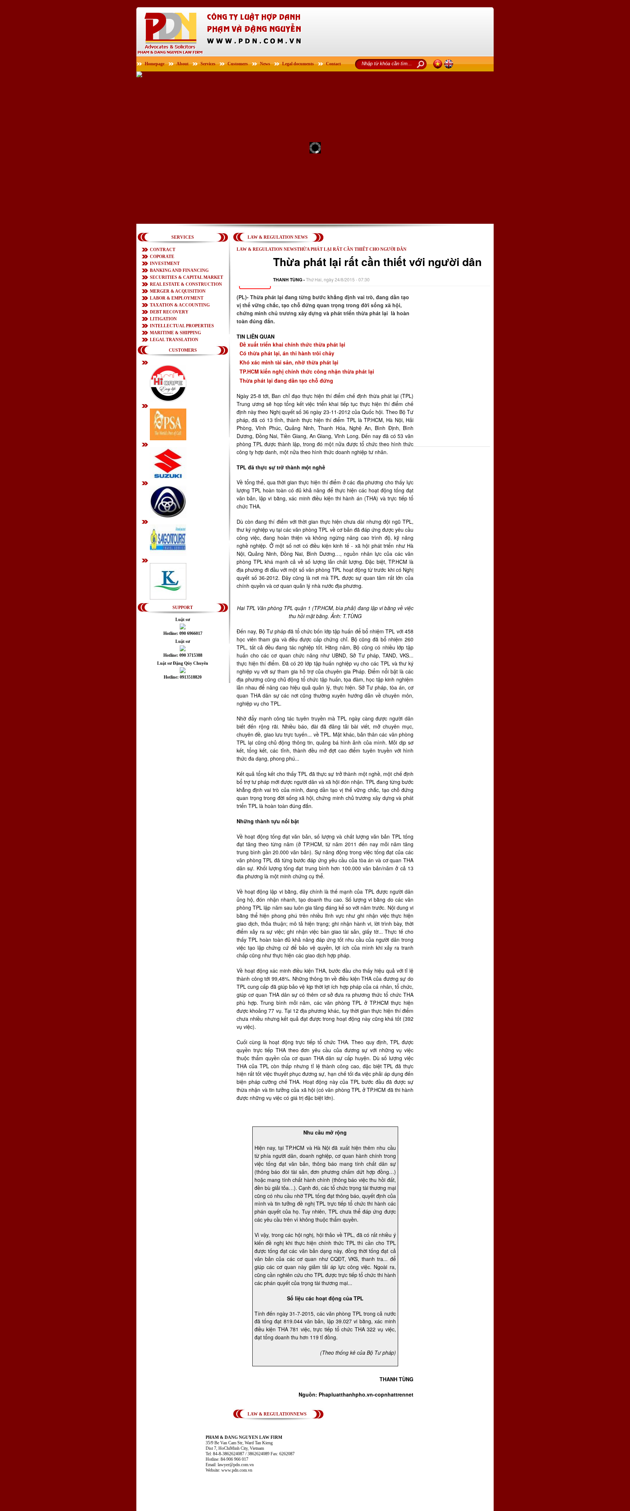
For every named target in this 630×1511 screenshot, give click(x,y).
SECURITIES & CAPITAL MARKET (186, 277)
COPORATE (162, 256)
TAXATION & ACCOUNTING (180, 305)
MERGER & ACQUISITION (178, 291)
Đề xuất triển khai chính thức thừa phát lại (292, 344)
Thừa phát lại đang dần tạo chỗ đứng (286, 380)
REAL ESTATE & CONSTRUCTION (186, 284)
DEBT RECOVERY (169, 312)
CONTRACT (162, 249)
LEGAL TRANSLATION (174, 339)
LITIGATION (163, 318)
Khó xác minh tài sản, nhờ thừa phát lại (289, 362)
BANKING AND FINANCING (179, 270)
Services (208, 63)
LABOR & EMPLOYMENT (176, 298)
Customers (238, 63)
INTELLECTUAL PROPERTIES (182, 325)
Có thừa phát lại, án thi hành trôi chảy (287, 353)
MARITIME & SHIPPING (175, 332)
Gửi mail (435, 279)
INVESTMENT (165, 263)
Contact (333, 63)
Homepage (154, 63)
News (265, 63)
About (182, 63)
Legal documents (298, 63)
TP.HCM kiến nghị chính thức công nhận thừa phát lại (307, 371)
